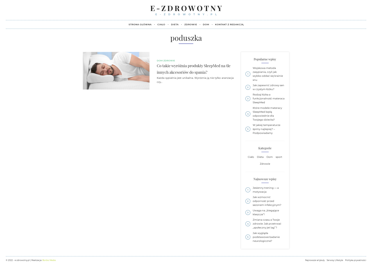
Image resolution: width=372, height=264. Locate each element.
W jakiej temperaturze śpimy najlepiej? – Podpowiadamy (266, 129)
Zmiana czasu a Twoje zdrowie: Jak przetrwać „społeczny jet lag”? (267, 223)
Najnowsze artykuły (315, 260)
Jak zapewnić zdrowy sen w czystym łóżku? (268, 87)
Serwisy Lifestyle (335, 260)
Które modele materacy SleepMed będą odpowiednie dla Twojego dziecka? (267, 113)
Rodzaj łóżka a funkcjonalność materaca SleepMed (269, 98)
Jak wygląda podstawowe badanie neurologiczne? (266, 237)
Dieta (260, 156)
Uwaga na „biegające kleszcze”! (266, 212)
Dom (160, 60)
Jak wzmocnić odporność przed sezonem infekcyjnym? (267, 201)
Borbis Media (49, 260)
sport (279, 156)
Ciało (251, 156)
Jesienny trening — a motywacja (266, 189)
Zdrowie (169, 60)
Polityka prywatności (355, 260)
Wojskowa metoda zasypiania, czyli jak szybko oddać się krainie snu (268, 74)
